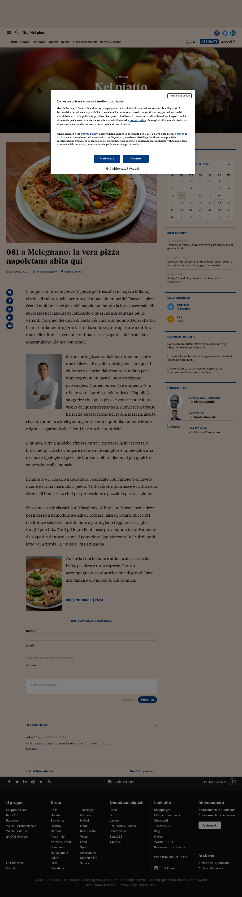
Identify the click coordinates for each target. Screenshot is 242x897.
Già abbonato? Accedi (122, 168)
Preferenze (107, 158)
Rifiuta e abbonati (179, 95)
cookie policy (138, 120)
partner (179, 133)
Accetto (135, 158)
